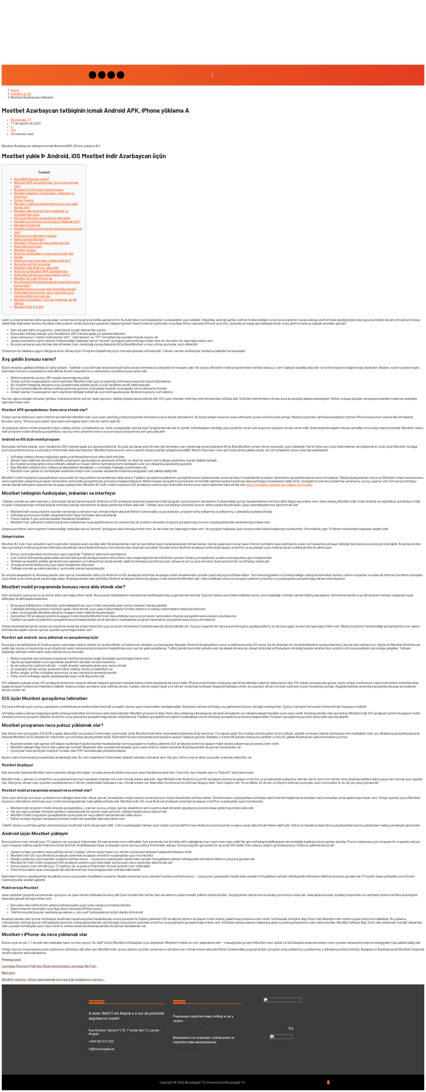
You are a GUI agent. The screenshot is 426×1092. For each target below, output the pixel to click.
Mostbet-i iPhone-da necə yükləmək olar (42, 243)
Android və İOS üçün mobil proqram (38, 189)
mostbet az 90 (21, 94)
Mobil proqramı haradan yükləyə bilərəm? (42, 260)
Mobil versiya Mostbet (29, 239)
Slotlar (18, 257)
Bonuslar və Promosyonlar (32, 264)
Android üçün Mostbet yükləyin (35, 236)
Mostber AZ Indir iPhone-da (33, 278)
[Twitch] (120, 75)
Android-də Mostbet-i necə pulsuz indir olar (44, 253)
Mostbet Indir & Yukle (28, 307)
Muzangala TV (21, 120)
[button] (213, 51)
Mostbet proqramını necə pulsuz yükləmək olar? (47, 221)
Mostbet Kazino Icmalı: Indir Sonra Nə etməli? (45, 289)
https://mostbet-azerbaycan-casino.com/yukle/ (279, 485)
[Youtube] (111, 75)
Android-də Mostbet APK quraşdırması (41, 271)
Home (15, 90)
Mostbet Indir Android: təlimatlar (36, 268)
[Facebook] (102, 75)
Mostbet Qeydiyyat (27, 225)
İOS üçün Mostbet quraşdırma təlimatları (42, 218)
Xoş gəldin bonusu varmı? (31, 179)
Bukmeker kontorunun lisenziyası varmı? (42, 275)
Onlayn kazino (24, 200)
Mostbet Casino (25, 250)
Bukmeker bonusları (28, 246)
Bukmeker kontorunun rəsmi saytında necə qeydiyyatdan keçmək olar (44, 294)
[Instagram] (92, 75)
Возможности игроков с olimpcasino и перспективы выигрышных (203, 1039)
